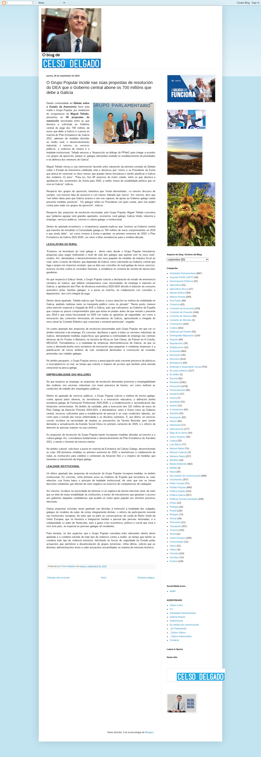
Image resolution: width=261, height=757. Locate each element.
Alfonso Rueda (177, 297)
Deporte (174, 339)
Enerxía (174, 378)
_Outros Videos (178, 632)
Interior (173, 421)
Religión (174, 514)
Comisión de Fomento (181, 312)
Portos (173, 503)
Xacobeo (174, 557)
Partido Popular (178, 487)
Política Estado (177, 491)
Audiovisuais (176, 620)
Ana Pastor (175, 300)
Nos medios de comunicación (185, 475)
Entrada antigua (146, 577)
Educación (175, 355)
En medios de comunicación (184, 624)
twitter (173, 591)
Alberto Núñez (177, 293)
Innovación (175, 417)
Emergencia (176, 363)
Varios (173, 545)
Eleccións (175, 359)
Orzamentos (176, 479)
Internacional (176, 429)
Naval (173, 471)
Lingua (173, 440)
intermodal (175, 425)
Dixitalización (177, 347)
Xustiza (173, 561)
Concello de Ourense (181, 316)
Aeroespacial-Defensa (181, 281)
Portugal (174, 507)
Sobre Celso (176, 605)
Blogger (149, 732)
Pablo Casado (177, 483)
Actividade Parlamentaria (183, 273)
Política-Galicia (177, 495)
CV (171, 609)
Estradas (174, 382)
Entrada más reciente (58, 577)
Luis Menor (175, 444)
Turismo (174, 530)
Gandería (174, 394)
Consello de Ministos (180, 320)
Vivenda (174, 553)
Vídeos (173, 549)
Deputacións (176, 343)
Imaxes (173, 405)
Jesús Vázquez (178, 437)
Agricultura (175, 285)
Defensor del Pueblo (180, 331)
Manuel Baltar (177, 448)
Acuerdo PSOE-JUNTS (182, 277)
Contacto (174, 640)
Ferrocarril (175, 386)
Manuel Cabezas (178, 452)
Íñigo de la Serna (178, 433)
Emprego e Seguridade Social (185, 367)
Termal (173, 518)
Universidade (177, 541)
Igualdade (175, 401)
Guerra (173, 398)
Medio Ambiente (178, 464)
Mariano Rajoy (177, 456)
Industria (174, 413)
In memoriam (176, 409)
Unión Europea (178, 538)
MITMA (173, 468)
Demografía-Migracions (182, 335)
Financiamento (177, 390)
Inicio (103, 577)
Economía (175, 351)
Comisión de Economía (182, 308)
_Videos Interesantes (181, 636)
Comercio (175, 304)
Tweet (173, 534)
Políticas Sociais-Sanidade (184, 499)
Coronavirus (176, 324)
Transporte (175, 526)
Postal (173, 510)
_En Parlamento (178, 628)
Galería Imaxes (177, 617)
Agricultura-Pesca (179, 289)
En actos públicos (179, 370)
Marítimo (174, 460)
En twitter (174, 374)
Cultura (173, 328)
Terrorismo (175, 522)
